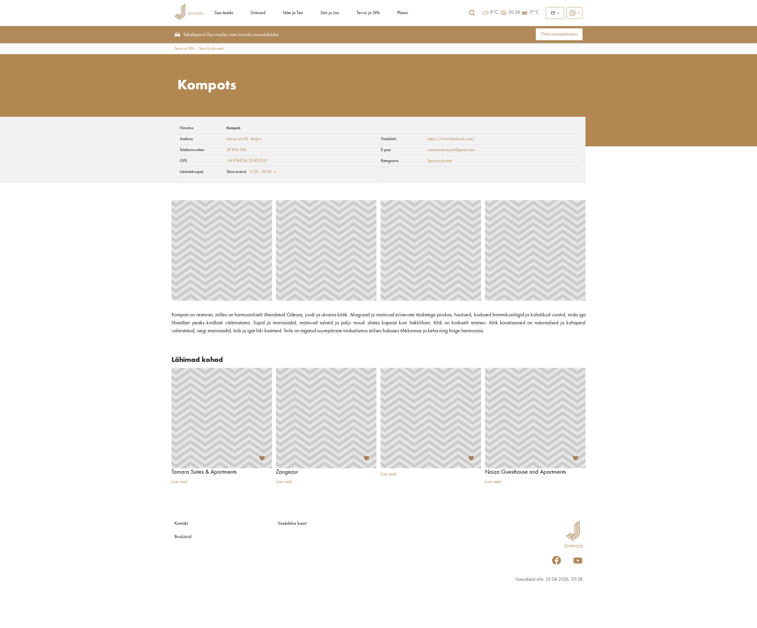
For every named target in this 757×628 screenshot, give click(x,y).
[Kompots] (222, 250)
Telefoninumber (192, 150)
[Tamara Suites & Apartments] (222, 418)
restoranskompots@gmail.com (451, 150)
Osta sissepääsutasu (559, 34)
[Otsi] (472, 13)
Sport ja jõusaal (211, 48)
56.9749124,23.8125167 (247, 161)
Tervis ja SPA (368, 13)
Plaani (402, 13)
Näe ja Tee (293, 13)
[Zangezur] (326, 418)
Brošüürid (182, 537)
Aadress (186, 139)
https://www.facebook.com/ (451, 139)
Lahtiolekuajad (191, 172)
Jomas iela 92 (237, 139)
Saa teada (223, 13)
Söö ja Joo (329, 13)
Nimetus (186, 128)
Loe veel (179, 482)
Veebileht (388, 139)
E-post (386, 150)
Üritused (257, 13)
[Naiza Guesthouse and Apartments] (535, 418)
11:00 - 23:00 (260, 172)
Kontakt (181, 523)
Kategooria (389, 161)
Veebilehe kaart (292, 523)
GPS (183, 161)
